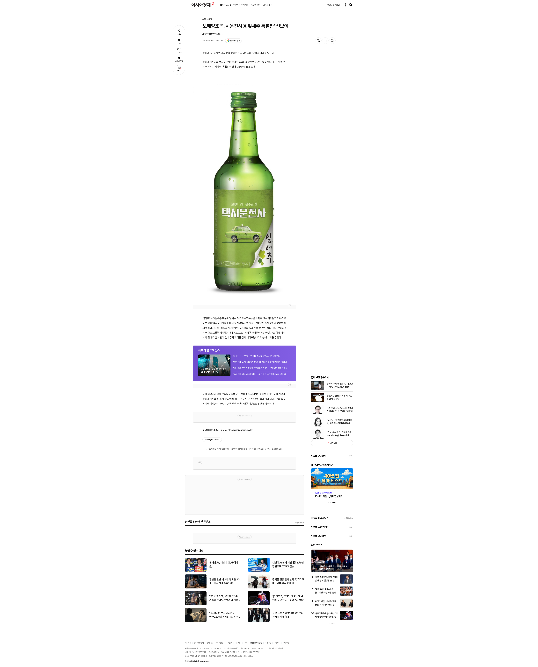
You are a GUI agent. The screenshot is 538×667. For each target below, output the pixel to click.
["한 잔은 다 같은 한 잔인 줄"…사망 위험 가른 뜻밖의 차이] (346, 595)
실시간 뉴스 (224, 5)
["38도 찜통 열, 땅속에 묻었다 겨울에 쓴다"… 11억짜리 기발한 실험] (196, 605)
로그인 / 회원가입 (332, 5)
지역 (210, 19)
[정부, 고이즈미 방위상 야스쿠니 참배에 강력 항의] (259, 621)
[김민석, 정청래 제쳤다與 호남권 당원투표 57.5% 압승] (259, 571)
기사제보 (238, 642)
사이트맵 (286, 642)
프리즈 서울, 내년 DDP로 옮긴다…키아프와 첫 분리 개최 (325, 604)
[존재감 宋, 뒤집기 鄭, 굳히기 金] (196, 571)
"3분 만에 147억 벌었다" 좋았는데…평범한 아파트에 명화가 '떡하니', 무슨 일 (262, 362)
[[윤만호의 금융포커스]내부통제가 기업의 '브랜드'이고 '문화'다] (317, 414)
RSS (245, 642)
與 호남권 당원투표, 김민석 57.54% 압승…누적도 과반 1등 (256, 356)
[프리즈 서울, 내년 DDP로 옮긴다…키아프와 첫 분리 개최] (346, 607)
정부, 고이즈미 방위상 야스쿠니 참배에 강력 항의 (287, 614)
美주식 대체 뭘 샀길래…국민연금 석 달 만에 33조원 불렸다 (340, 385)
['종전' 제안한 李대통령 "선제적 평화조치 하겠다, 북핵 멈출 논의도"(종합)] (346, 619)
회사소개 (188, 642)
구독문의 (229, 642)
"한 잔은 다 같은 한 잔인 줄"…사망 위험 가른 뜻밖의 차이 (326, 592)
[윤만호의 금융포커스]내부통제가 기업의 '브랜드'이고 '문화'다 (340, 409)
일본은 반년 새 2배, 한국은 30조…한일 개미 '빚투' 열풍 (224, 581)
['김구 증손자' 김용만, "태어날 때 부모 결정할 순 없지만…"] (346, 583)
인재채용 (210, 642)
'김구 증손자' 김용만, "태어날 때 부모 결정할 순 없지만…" (326, 580)
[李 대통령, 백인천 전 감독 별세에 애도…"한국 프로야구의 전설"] (259, 605)
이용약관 (268, 642)
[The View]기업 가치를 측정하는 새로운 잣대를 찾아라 (339, 434)
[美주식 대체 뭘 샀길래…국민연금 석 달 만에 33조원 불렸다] (317, 389)
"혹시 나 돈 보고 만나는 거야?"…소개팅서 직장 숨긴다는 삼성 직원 (223, 615)
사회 (204, 19)
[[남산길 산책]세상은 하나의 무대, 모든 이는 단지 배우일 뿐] (317, 426)
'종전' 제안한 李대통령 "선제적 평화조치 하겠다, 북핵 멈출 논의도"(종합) (326, 616)
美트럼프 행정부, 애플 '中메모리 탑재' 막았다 (339, 397)
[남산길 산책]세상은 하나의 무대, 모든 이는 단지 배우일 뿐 (339, 422)
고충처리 (277, 642)
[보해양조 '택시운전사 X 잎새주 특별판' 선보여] (244, 191)
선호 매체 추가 (235, 41)
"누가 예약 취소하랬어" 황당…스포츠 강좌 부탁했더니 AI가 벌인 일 (259, 374)
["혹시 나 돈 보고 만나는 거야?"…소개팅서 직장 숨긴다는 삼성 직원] (196, 621)
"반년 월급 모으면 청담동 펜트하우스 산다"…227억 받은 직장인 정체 (260, 368)
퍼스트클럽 (219, 642)
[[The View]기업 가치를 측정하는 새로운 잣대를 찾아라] (317, 438)
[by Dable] (299, 522)
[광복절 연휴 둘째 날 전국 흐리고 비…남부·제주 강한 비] (259, 588)
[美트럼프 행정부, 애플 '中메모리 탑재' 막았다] (317, 402)
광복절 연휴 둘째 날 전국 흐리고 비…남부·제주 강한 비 (288, 581)
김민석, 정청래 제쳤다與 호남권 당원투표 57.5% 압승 (288, 564)
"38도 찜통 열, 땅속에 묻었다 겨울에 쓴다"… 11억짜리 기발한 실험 (224, 598)
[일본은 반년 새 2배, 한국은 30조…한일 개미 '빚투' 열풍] (196, 588)
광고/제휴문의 (199, 642)
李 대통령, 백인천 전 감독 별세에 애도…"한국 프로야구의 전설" (288, 598)
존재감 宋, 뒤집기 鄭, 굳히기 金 (223, 564)
